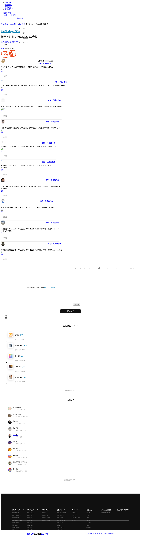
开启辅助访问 (6, 13)
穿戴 (87, 517)
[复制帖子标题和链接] (10, 41)
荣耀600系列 (30, 512)
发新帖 (132, 268)
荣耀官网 (8, 3)
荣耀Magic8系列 (16, 515)
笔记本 (88, 512)
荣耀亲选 (8, 7)
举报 (5, 76)
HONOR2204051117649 (10, 128)
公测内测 (74, 515)
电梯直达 (40, 61)
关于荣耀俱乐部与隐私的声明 (46, 532)
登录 (5, 15)
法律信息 (63, 532)
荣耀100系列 (30, 525)
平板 (87, 515)
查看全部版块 (69, 390)
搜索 (2, 48)
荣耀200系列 (30, 522)
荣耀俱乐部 (9, 9)
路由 (87, 525)
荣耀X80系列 (60, 515)
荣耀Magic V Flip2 (17, 520)
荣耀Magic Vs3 (16, 527)
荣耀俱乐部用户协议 (33, 532)
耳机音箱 (88, 522)
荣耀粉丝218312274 (8, 250)
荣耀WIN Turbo (46, 517)
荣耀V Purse (60, 527)
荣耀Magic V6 (15, 512)
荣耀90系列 (30, 530)
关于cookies (58, 532)
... (80, 268)
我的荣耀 (74, 520)
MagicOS (13, 24)
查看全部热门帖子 (69, 480)
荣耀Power (60, 517)
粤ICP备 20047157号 (108, 534)
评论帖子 (70, 311)
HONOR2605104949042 (10, 186)
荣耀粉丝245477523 (8, 229)
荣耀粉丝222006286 (8, 147)
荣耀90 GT (30, 527)
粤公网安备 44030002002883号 (94, 534)
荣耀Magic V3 (15, 525)
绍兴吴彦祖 (5, 67)
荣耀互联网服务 (105, 512)
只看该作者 (47, 63)
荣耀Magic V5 (15, 517)
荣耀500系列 (30, 515)
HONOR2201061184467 (10, 85)
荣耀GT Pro (60, 522)
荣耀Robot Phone (61, 512)
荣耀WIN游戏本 (46, 520)
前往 (51, 61)
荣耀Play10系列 (61, 520)
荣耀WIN (44, 512)
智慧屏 (88, 520)
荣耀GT (59, 525)
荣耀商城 (8, 5)
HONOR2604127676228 (10, 106)
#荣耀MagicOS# (10, 31)
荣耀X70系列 (60, 530)
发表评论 (76, 304)
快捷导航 (20, 18)
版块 (6, 24)
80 (121, 268)
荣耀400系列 (30, 517)
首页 (24, 23)
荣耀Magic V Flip (16, 530)
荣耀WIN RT (45, 515)
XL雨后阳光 (5, 207)
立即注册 (12, 15)
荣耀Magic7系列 (16, 522)
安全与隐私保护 (76, 517)
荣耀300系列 (30, 520)
